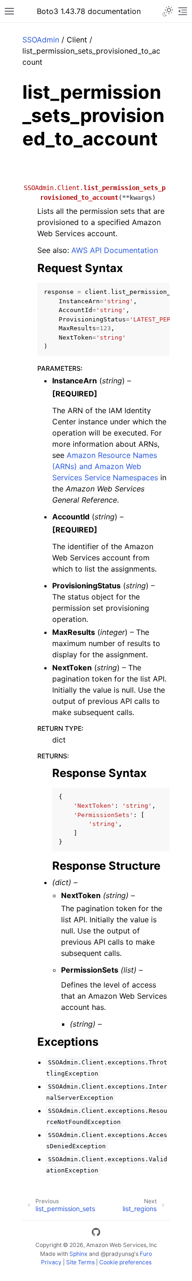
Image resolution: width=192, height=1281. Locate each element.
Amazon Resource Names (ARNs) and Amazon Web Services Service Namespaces (105, 466)
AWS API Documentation (114, 250)
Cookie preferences (125, 1262)
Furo (146, 1253)
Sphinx (78, 1253)
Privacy (51, 1262)
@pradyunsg (117, 1253)
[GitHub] (96, 1233)
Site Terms (80, 1262)
